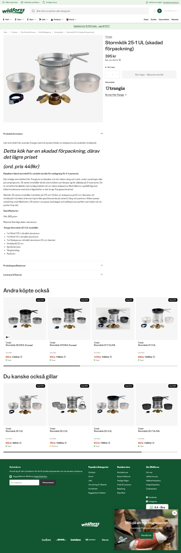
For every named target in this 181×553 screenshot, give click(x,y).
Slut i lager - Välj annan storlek (149, 74)
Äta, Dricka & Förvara (28, 32)
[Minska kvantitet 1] (107, 74)
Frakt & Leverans (124, 484)
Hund (90, 476)
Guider (154, 19)
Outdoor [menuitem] (57, 19)
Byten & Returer (124, 476)
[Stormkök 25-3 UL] (113, 404)
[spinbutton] (112, 74)
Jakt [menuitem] (43, 19)
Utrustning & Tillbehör (97, 484)
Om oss (149, 472)
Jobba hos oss (152, 476)
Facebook (153, 497)
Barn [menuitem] (32, 19)
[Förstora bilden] (53, 78)
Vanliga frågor (123, 480)
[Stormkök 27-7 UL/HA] (113, 318)
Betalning (121, 488)
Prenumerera (48, 482)
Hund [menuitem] (71, 19)
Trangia (108, 36)
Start (5, 32)
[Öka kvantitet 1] (117, 74)
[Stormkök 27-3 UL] (157, 318)
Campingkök (58, 32)
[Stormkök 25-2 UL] (69, 404)
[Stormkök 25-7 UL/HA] (157, 404)
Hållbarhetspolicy (153, 480)
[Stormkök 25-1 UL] (24, 404)
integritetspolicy (40, 476)
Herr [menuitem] (7, 19)
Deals (146, 19)
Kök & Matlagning (45, 32)
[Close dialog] (174, 512)
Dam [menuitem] (19, 19)
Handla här (146, 535)
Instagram (153, 501)
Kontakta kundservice (171, 2)
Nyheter (175, 19)
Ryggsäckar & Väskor (97, 493)
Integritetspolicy (153, 484)
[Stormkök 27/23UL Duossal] (69, 318)
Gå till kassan (170, 10)
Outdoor (14, 32)
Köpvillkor (121, 493)
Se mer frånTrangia (114, 94)
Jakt (90, 480)
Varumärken (164, 19)
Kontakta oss (122, 472)
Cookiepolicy (151, 488)
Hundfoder (93, 488)
